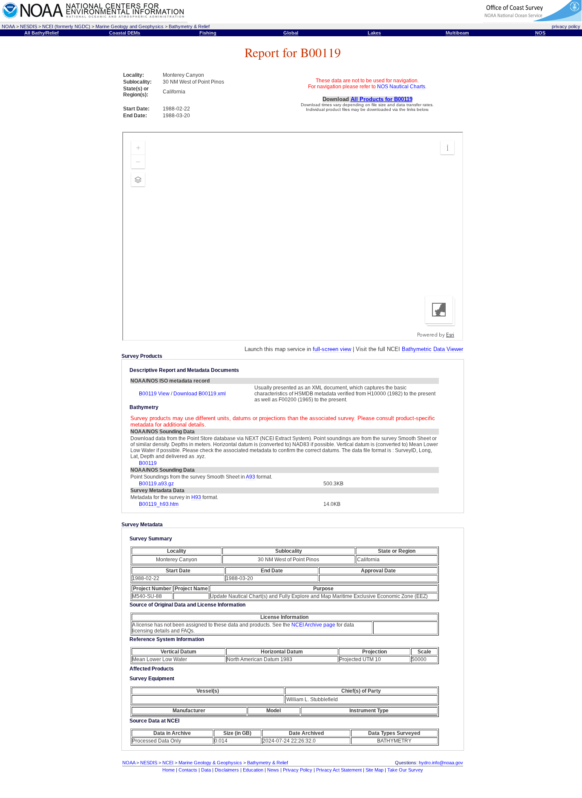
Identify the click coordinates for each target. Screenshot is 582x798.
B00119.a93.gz (156, 484)
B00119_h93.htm (159, 504)
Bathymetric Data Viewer (432, 349)
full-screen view (332, 349)
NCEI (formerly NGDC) (66, 26)
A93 (250, 477)
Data (206, 769)
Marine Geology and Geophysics (129, 26)
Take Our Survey (405, 769)
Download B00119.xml (199, 394)
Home (168, 769)
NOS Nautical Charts (401, 87)
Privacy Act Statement (339, 769)
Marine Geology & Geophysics (210, 762)
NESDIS (28, 26)
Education (253, 769)
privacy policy (566, 26)
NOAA (8, 26)
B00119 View (155, 394)
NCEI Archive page (313, 625)
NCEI (167, 762)
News (273, 769)
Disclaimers (227, 769)
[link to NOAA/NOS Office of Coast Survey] (533, 20)
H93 (196, 497)
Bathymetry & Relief (189, 26)
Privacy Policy (297, 769)
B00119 (148, 463)
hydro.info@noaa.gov (441, 762)
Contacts (188, 769)
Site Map (374, 769)
